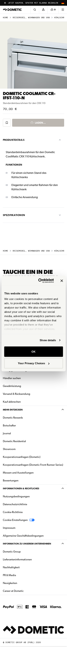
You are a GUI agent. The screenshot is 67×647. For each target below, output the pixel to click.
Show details (48, 340)
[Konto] (43, 10)
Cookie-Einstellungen (15, 520)
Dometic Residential (25, 441)
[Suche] (34, 10)
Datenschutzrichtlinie (15, 504)
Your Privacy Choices (31, 363)
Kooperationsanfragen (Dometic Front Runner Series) (33, 464)
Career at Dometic (24, 591)
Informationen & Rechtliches (21, 488)
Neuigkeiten (21, 583)
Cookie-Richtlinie (13, 512)
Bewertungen (10, 480)
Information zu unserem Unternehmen (27, 543)
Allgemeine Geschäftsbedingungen (23, 535)
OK (33, 351)
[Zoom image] (33, 55)
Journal (7, 433)
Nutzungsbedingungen (16, 496)
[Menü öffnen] (62, 10)
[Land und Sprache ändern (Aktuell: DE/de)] (62, 3)
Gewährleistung (12, 386)
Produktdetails (13, 139)
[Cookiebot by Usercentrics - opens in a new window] (40, 280)
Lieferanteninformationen (17, 559)
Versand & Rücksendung (16, 393)
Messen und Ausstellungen (18, 472)
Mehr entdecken (13, 409)
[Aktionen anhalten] (5, 3)
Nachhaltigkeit (11, 567)
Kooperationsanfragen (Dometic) (21, 457)
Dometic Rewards (13, 417)
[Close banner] (61, 280)
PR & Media (20, 575)
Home (5, 18)
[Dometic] (12, 9)
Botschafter (9, 425)
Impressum (9, 527)
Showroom (9, 449)
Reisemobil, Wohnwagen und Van (31, 18)
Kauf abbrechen (12, 401)
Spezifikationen (14, 215)
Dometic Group (23, 551)
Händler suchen (12, 378)
